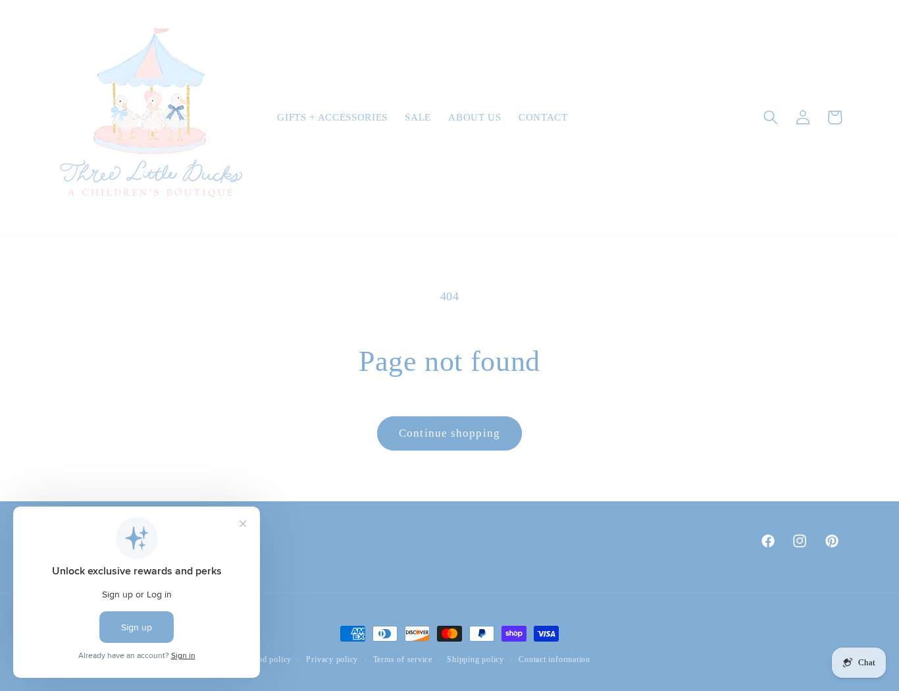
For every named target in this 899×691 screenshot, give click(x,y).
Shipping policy (475, 659)
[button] (770, 117)
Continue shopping (449, 433)
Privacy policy (332, 659)
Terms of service (402, 659)
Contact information (554, 659)
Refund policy (266, 659)
